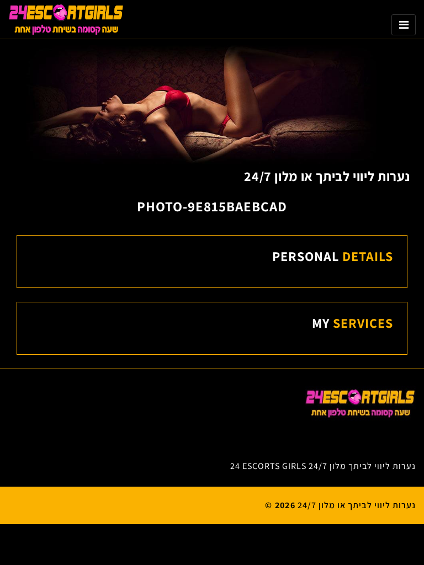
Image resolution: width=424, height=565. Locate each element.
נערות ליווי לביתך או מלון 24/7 (327, 176)
